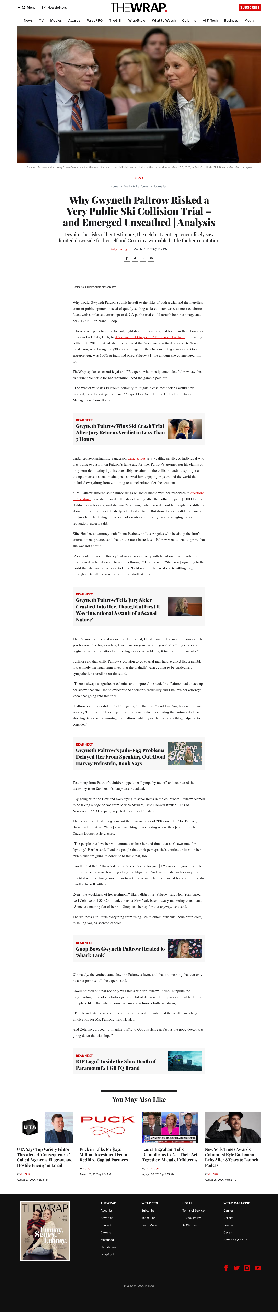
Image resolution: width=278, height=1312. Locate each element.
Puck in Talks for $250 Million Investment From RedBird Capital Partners (104, 1154)
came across (137, 458)
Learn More (149, 1225)
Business (231, 20)
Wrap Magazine (236, 1203)
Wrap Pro (149, 1203)
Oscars (228, 1232)
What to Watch (164, 20)
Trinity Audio (94, 287)
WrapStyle (136, 20)
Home (114, 186)
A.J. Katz (25, 1173)
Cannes (228, 1210)
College (228, 1217)
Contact (106, 1225)
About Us (107, 1210)
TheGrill (115, 20)
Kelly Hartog (118, 249)
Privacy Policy (191, 1217)
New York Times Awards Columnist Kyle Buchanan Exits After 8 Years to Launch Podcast (231, 1157)
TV (41, 20)
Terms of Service (193, 1210)
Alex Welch (152, 1168)
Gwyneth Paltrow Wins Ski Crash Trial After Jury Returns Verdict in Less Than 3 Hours (120, 432)
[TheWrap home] (139, 7)
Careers (106, 1232)
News (28, 20)
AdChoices (189, 1225)
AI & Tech (210, 20)
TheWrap (108, 1203)
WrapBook (108, 1254)
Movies (56, 20)
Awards (74, 20)
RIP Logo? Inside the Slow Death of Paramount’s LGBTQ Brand (116, 1064)
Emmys (228, 1225)
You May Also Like (139, 1099)
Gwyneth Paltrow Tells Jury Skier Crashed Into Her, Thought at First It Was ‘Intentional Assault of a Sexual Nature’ (118, 610)
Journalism (161, 186)
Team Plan (148, 1217)
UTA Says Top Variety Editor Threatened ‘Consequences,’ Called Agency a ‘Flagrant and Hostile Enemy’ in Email (45, 1157)
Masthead (107, 1239)
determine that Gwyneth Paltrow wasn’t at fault (150, 336)
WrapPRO (95, 20)
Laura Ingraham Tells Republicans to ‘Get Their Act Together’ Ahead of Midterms (170, 1154)
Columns (189, 20)
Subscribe (249, 7)
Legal (187, 1203)
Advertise (107, 1217)
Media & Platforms (136, 186)
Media (249, 20)
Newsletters (57, 7)
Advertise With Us (235, 1239)
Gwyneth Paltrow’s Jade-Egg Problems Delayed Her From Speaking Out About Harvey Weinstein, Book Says (120, 756)
